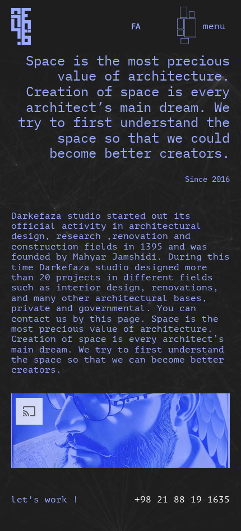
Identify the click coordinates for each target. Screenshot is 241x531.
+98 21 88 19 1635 (182, 500)
